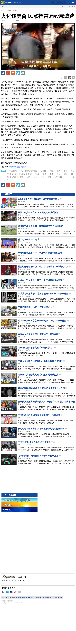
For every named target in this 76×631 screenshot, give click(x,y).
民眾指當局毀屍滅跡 (29, 171)
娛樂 (58, 174)
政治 (23, 174)
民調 (28, 177)
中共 (58, 171)
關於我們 (31, 597)
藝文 (35, 177)
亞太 (67, 177)
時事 (49, 177)
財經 (30, 174)
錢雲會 (43, 171)
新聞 (21, 177)
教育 (65, 174)
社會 (37, 174)
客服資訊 (39, 597)
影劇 (51, 174)
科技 (42, 177)
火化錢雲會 (13, 171)
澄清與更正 (49, 597)
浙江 (65, 171)
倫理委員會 (59, 597)
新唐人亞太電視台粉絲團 (17, 167)
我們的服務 (21, 597)
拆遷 (51, 171)
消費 (14, 177)
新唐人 (15, 174)
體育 (44, 174)
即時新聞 (58, 177)
